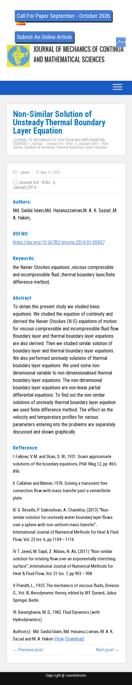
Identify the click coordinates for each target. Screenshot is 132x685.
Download (74, 639)
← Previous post (28, 649)
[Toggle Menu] (117, 87)
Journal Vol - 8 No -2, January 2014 (72, 144)
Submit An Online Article (44, 37)
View (59, 639)
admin (25, 172)
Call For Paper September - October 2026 (63, 15)
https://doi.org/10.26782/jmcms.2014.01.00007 (59, 242)
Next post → (107, 649)
